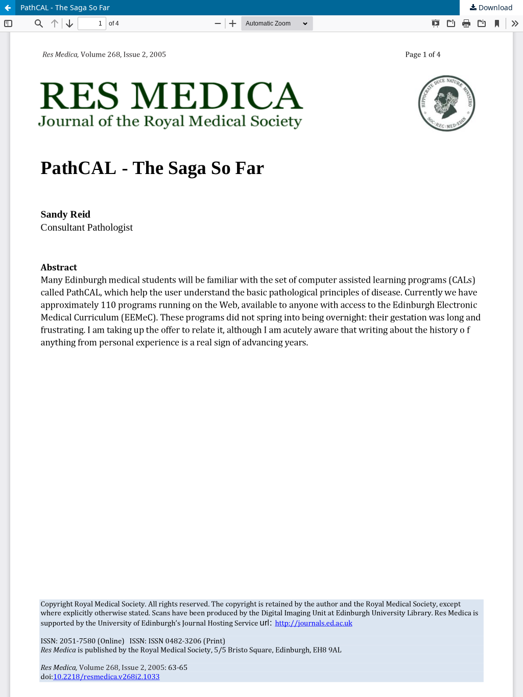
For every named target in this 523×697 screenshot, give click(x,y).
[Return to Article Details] (7, 7)
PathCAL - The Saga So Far (65, 7)
